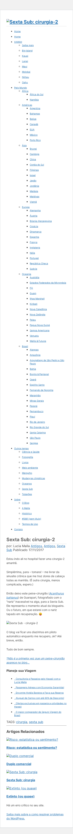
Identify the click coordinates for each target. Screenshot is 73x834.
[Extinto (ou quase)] (21, 788)
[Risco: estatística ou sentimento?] (32, 740)
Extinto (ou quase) (20, 796)
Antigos (36, 546)
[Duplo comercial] (20, 756)
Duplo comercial (18, 764)
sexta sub (36, 722)
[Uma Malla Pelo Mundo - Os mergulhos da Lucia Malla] (32, 22)
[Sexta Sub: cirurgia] (21, 772)
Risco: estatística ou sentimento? (31, 748)
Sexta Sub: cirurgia (20, 780)
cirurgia (21, 722)
